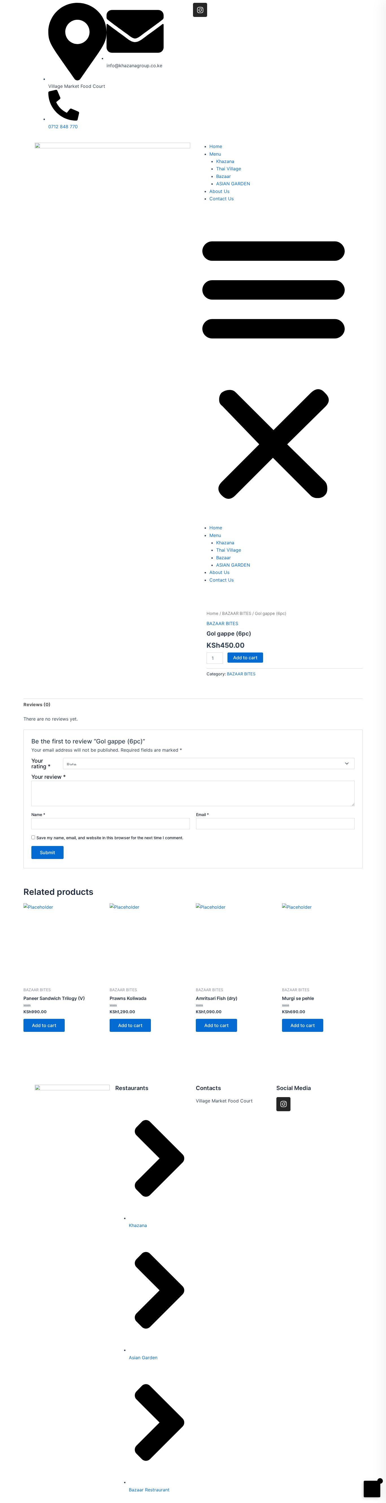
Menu (215, 154)
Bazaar (223, 176)
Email (202, 814)
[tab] (37, 704)
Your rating (41, 763)
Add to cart (245, 657)
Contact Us (221, 198)
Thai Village (228, 168)
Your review (48, 776)
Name (38, 814)
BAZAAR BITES (236, 613)
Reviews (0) (37, 704)
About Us (219, 191)
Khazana (225, 161)
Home (215, 146)
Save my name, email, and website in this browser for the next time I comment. (109, 837)
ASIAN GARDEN (233, 183)
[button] (273, 366)
